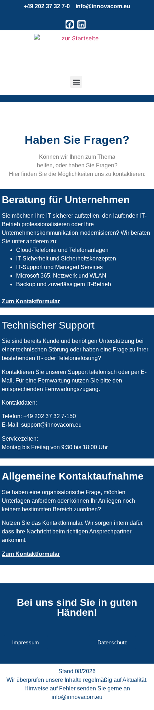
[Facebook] (70, 24)
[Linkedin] (81, 24)
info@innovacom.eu (103, 6)
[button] (76, 82)
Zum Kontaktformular (31, 301)
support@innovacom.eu (51, 425)
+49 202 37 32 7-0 (47, 6)
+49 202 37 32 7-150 (49, 416)
